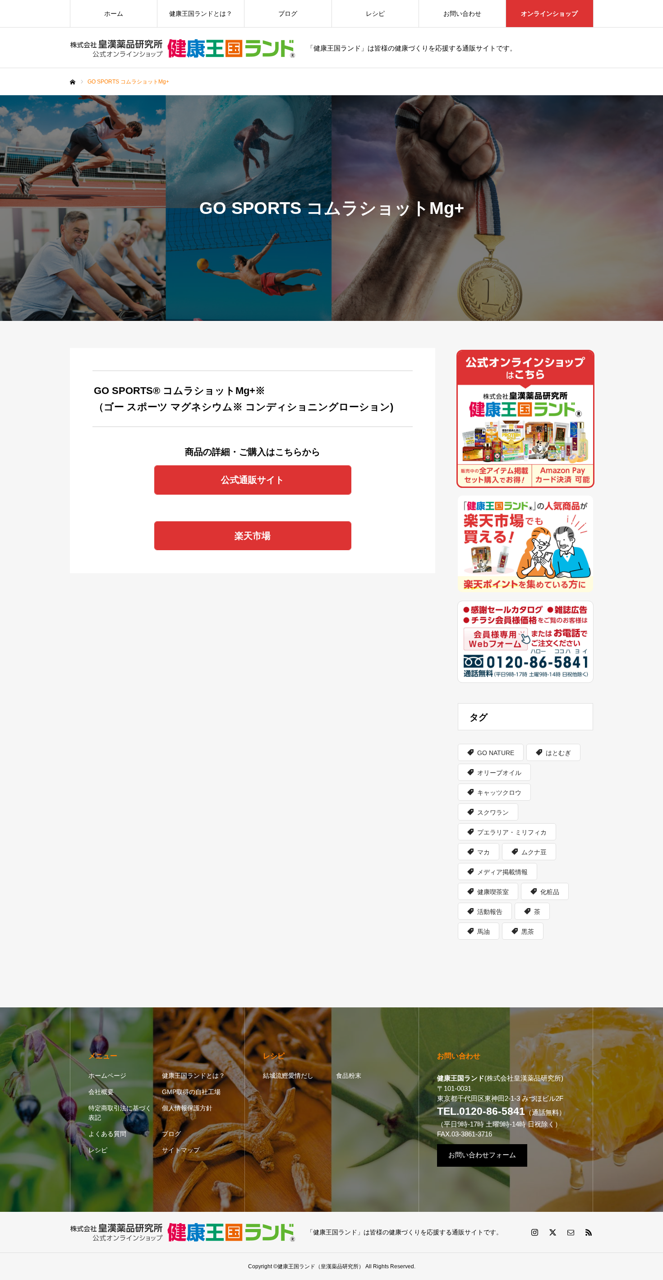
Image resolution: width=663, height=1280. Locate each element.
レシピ (375, 13)
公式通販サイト (252, 480)
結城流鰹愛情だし (288, 1075)
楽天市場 (253, 536)
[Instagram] (534, 1232)
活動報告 (489, 911)
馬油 (483, 931)
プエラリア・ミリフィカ (512, 832)
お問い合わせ (462, 13)
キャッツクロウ (499, 792)
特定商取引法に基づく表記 (120, 1112)
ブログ (287, 13)
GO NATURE (495, 752)
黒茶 (527, 931)
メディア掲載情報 (502, 872)
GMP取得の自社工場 (191, 1091)
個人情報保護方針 (187, 1108)
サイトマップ (181, 1150)
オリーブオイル (499, 772)
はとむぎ (558, 752)
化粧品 (549, 891)
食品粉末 (348, 1075)
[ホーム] (72, 82)
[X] (552, 1232)
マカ (483, 852)
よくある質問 (107, 1133)
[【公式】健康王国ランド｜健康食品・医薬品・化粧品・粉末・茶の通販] (182, 48)
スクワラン (493, 812)
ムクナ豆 (534, 852)
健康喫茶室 (493, 891)
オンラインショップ (549, 13)
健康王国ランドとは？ (200, 13)
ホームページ (107, 1075)
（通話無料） (501, 1112)
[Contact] (570, 1232)
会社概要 (101, 1091)
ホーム (113, 13)
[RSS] (588, 1232)
